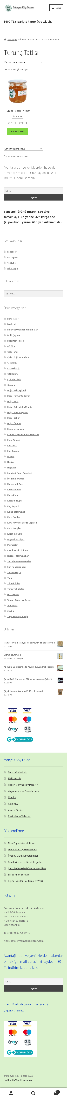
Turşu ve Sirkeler (15, 588)
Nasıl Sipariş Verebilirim (21, 843)
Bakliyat (11, 324)
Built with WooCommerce (18, 1080)
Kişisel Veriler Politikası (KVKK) (25, 880)
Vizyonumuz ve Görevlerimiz (23, 791)
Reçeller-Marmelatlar (18, 555)
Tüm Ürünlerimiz (17, 772)
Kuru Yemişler (14, 528)
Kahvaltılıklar (14, 489)
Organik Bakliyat (15, 539)
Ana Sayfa (12, 39)
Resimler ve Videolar (19, 816)
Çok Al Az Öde (14, 379)
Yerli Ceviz (12, 605)
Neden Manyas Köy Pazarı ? (23, 784)
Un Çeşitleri (13, 594)
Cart (52, 1090)
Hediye (10, 462)
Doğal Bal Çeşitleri (16, 390)
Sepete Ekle (17, 131)
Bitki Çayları (13, 335)
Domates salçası (15, 428)
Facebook (12, 251)
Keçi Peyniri (13, 506)
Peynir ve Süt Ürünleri (18, 550)
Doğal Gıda (12, 401)
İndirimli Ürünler (15, 478)
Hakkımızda (14, 778)
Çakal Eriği (12, 351)
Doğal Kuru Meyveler (17, 412)
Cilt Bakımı (12, 373)
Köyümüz (13, 803)
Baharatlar (12, 318)
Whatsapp (12, 268)
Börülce (11, 346)
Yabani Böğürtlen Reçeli (19, 599)
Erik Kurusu (13, 450)
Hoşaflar (11, 467)
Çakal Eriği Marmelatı (18, 357)
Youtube (11, 262)
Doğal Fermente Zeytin (18, 395)
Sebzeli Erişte (14, 572)
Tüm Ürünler (13, 583)
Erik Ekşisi (12, 445)
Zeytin (10, 610)
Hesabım (11, 1093)
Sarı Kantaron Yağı (16, 566)
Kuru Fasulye (13, 517)
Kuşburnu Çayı (14, 533)
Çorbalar (11, 384)
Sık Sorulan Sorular (18, 874)
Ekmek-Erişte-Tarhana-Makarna (23, 434)
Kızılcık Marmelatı (16, 511)
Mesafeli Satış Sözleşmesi (22, 849)
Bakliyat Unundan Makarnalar (22, 329)
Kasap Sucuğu (14, 500)
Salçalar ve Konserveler (19, 561)
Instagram (12, 257)
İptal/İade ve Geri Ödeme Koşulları (27, 868)
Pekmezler (12, 544)
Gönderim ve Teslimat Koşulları (25, 862)
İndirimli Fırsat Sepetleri (19, 473)
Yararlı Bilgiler (16, 810)
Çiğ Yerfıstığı (13, 368)
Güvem (10, 456)
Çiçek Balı (12, 362)
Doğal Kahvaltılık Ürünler (20, 406)
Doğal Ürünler (14, 423)
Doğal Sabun (13, 417)
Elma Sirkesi (13, 440)
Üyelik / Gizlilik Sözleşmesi (23, 855)
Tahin (10, 577)
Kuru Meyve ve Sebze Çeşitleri (22, 522)
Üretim (12, 797)
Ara (33, 1093)
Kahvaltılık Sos (15, 484)
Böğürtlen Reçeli (15, 340)
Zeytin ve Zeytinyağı (17, 616)
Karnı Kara (12, 495)
